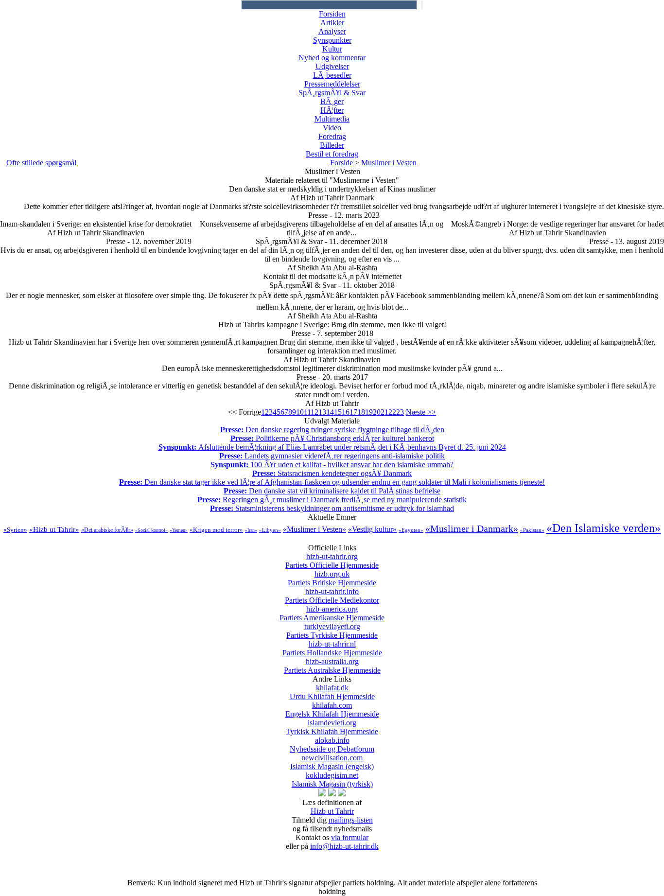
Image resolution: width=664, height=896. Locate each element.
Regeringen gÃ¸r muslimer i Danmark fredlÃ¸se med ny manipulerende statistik (332, 499)
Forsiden (332, 14)
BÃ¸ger (332, 101)
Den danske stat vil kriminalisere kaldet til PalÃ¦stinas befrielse (332, 491)
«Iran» (251, 530)
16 (345, 412)
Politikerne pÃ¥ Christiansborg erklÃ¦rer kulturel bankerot (332, 438)
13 (322, 412)
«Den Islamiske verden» (603, 528)
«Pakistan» (532, 530)
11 (307, 412)
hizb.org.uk (332, 578)
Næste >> (421, 412)
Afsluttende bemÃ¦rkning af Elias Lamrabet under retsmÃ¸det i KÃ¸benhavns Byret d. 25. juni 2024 (332, 447)
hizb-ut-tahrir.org (332, 560)
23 (400, 412)
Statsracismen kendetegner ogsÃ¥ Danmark (332, 473)
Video (332, 127)
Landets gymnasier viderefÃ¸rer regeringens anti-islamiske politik (332, 456)
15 (338, 412)
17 (353, 412)
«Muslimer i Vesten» (314, 529)
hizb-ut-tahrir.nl (332, 648)
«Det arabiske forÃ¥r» (107, 530)
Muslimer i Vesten (389, 162)
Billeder (332, 145)
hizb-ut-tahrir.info (332, 595)
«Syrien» (15, 529)
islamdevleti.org (332, 727)
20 (377, 412)
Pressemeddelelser (332, 84)
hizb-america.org (332, 613)
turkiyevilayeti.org (332, 630)
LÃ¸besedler (332, 75)
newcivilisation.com (332, 762)
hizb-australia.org (332, 665)
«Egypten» (411, 530)
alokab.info (332, 744)
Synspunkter (332, 40)
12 (314, 412)
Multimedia (332, 119)
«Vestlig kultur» (372, 529)
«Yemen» (179, 530)
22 (392, 412)
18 (361, 412)
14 (330, 412)
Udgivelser (332, 66)
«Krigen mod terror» (216, 529)
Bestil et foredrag (332, 154)
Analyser (332, 31)
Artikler (332, 22)
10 (300, 412)
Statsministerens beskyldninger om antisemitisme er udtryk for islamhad (332, 508)
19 (369, 412)
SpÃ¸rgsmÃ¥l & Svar (332, 92)
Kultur (332, 49)
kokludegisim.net (332, 779)
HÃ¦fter (332, 110)
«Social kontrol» (151, 530)
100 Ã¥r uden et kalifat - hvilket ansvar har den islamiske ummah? (332, 464)
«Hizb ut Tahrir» (54, 529)
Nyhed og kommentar (332, 57)
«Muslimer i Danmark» (471, 528)
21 (384, 412)
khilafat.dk (332, 692)
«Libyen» (270, 530)
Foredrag (332, 136)
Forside (341, 162)
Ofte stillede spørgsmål (41, 162)
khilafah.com (332, 709)
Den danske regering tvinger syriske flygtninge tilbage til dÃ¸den (332, 429)
